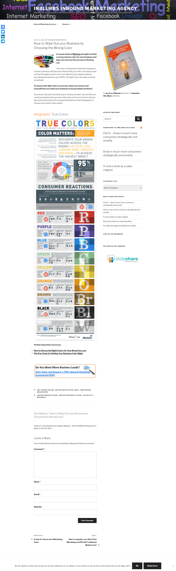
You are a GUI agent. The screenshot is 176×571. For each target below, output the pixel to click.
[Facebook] (2, 26)
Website (38, 507)
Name (37, 482)
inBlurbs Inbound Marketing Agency (85, 8)
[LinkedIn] (2, 36)
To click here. (116, 93)
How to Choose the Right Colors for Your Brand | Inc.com (60, 350)
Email (37, 494)
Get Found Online (45, 390)
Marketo (77, 54)
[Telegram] (2, 41)
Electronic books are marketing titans (117, 221)
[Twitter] (2, 31)
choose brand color (47, 395)
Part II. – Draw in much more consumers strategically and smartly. (120, 137)
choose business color (70, 395)
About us (65, 24)
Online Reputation (64, 390)
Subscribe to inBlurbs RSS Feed (119, 127)
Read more (152, 566)
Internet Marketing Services (45, 24)
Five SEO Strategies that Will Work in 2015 (119, 226)
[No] (173, 566)
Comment (39, 449)
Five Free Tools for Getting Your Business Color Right (58, 353)
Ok (137, 566)
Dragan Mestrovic (57, 40)
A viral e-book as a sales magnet (115, 217)
